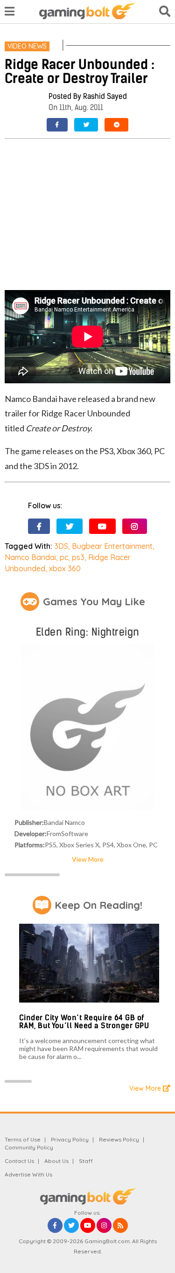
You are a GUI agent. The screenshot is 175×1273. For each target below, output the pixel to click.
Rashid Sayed (105, 96)
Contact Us (19, 1160)
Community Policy (29, 1147)
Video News (27, 46)
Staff (86, 1160)
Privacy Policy (70, 1139)
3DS (61, 546)
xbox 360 (65, 568)
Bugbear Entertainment (112, 546)
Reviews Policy (119, 1139)
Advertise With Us (28, 1174)
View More (88, 859)
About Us (56, 1160)
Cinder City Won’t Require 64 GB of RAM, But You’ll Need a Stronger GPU (84, 1022)
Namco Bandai (30, 557)
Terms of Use (23, 1139)
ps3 (78, 557)
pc (64, 557)
